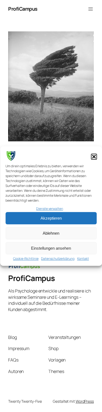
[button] (94, 157)
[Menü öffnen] (90, 9)
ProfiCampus (23, 8)
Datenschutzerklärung (57, 258)
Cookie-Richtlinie (25, 258)
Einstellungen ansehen (51, 248)
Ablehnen (51, 233)
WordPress (85, 401)
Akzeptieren (51, 218)
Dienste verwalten (49, 208)
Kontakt (83, 258)
